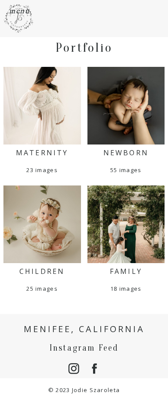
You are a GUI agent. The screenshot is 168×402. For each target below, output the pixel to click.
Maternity (42, 152)
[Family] (126, 224)
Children (42, 271)
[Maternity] (42, 105)
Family (126, 271)
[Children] (42, 224)
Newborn (126, 152)
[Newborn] (126, 105)
